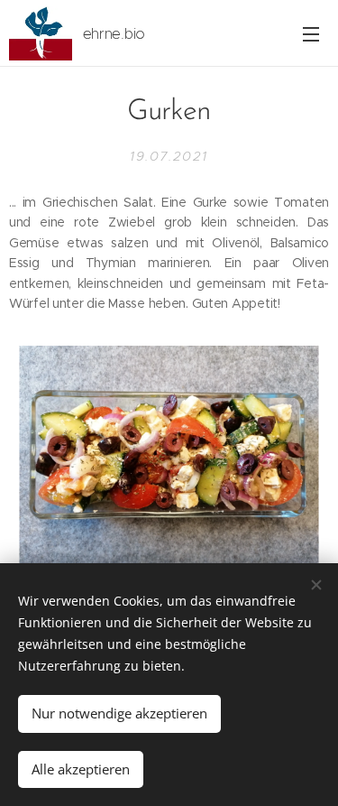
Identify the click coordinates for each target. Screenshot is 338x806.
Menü (311, 33)
